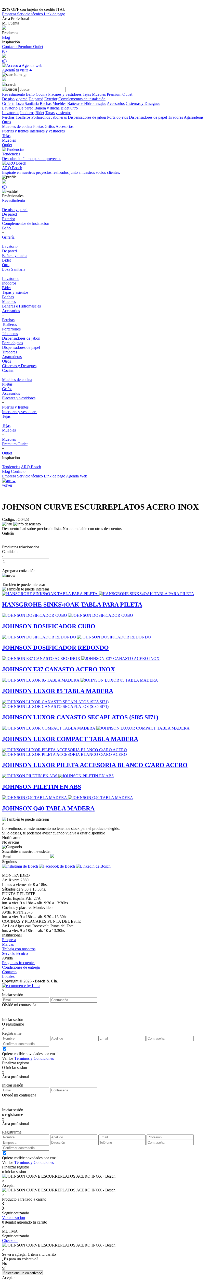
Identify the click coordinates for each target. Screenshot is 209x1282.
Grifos (50, 126)
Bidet (65, 108)
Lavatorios (10, 112)
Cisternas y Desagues (143, 103)
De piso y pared (15, 99)
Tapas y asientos (58, 112)
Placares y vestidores (65, 94)
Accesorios (116, 103)
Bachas (45, 103)
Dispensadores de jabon (87, 117)
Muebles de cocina (17, 126)
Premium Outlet (30, 46)
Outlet (7, 145)
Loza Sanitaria (27, 103)
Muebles (99, 94)
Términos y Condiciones (34, 1058)
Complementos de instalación (82, 99)
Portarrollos (40, 117)
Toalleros (23, 117)
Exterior (50, 99)
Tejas (87, 94)
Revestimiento (13, 94)
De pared (36, 99)
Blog (6, 37)
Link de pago (54, 14)
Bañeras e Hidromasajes (86, 103)
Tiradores (175, 117)
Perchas (8, 117)
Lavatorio (10, 108)
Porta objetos (117, 117)
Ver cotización (13, 1217)
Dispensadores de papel (148, 117)
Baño (30, 94)
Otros (6, 122)
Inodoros (27, 112)
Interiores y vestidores (47, 131)
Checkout (10, 1240)
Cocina (41, 94)
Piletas (38, 126)
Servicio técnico (30, 14)
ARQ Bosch (31, 467)
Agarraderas (193, 117)
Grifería (8, 103)
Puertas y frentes (15, 131)
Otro (74, 108)
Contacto (10, 46)
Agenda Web (76, 476)
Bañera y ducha (47, 108)
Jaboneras (59, 117)
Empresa (9, 14)
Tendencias (11, 467)
